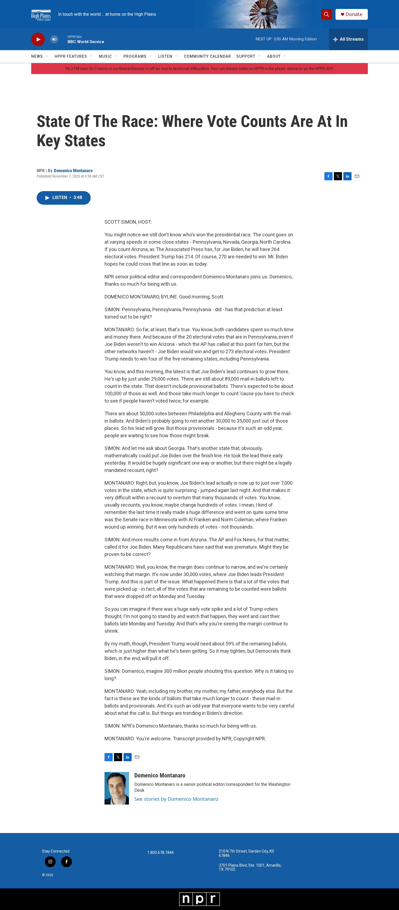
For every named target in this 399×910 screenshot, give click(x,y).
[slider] (63, 39)
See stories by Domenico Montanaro (176, 799)
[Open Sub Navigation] (47, 56)
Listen (165, 56)
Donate (354, 14)
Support (245, 56)
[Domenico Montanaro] (116, 788)
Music (105, 56)
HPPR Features (71, 56)
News (37, 56)
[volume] (54, 39)
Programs (135, 56)
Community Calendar (207, 56)
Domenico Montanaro (73, 170)
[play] (38, 39)
